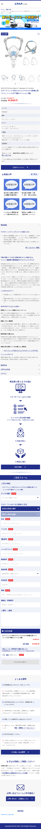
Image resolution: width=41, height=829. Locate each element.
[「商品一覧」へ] (20, 22)
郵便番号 (4, 559)
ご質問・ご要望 (6, 610)
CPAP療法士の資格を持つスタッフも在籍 (14, 773)
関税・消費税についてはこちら (23, 728)
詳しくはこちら (6, 155)
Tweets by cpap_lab (7, 814)
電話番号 (4, 539)
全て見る (34, 174)
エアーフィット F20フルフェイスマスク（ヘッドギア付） (21, 350)
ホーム (2, 9)
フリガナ (4, 529)
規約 (7, 655)
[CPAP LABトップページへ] (21, 4)
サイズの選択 (5, 493)
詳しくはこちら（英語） (33, 247)
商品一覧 (8, 9)
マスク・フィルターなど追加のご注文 (14, 504)
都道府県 (4, 569)
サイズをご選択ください (10, 498)
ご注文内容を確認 (19, 662)
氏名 (2, 519)
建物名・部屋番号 (7, 600)
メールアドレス (6, 549)
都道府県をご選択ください (10, 573)
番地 (2, 590)
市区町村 (4, 580)
